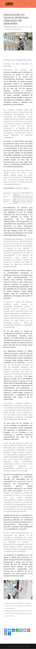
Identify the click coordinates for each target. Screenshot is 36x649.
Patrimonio (17, 29)
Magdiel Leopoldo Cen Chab (15, 27)
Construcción (9, 29)
